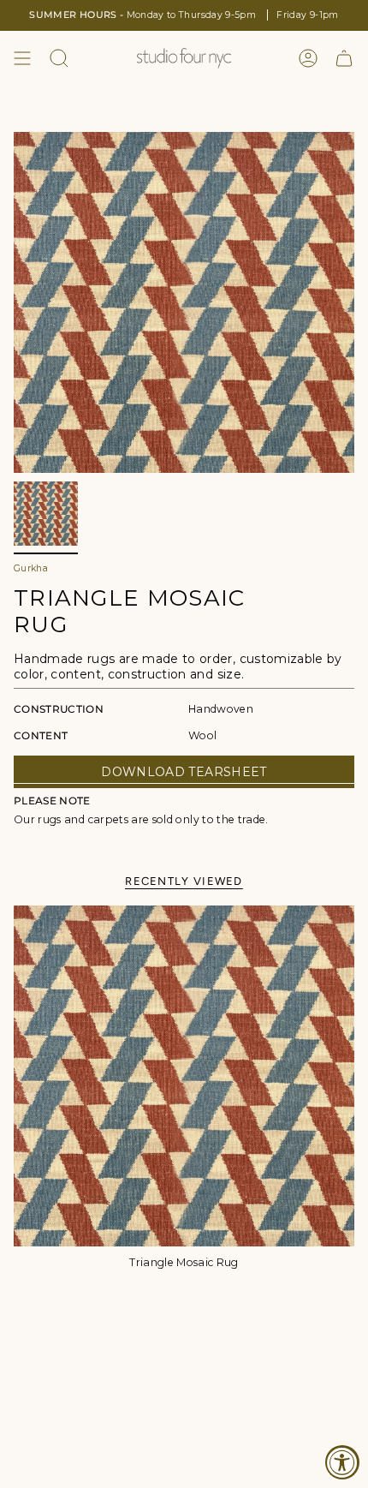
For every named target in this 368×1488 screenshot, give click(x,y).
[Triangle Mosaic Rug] (184, 1075)
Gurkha (31, 568)
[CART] (344, 58)
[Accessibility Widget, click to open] (342, 1462)
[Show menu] (22, 58)
